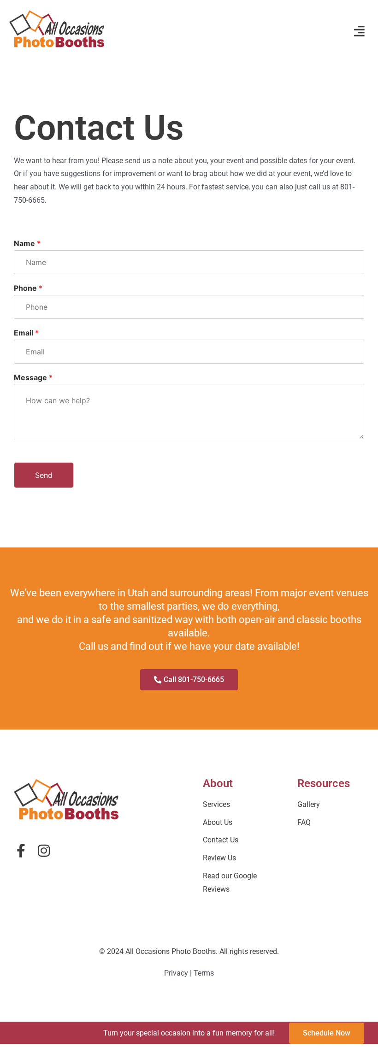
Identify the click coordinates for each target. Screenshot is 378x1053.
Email (26, 332)
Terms (204, 973)
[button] (359, 31)
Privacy (176, 973)
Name (27, 243)
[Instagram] (44, 851)
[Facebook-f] (21, 851)
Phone (28, 288)
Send (44, 475)
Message (33, 377)
